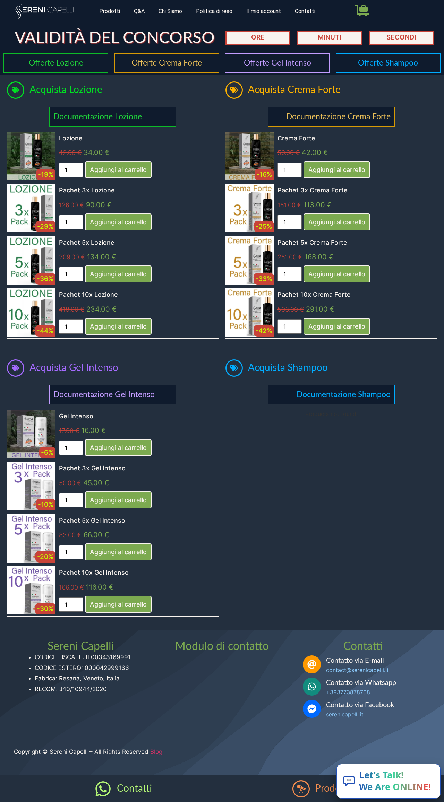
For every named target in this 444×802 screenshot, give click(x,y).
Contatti (305, 11)
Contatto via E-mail (355, 660)
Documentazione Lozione (97, 117)
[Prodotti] (301, 788)
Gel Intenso (76, 416)
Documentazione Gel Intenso (104, 395)
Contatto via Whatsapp (361, 682)
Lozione (71, 138)
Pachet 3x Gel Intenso (92, 468)
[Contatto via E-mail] (312, 664)
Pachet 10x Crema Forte (314, 294)
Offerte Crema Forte (166, 63)
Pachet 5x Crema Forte (312, 242)
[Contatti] (103, 788)
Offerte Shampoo (388, 63)
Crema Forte (296, 138)
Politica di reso (214, 11)
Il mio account (263, 11)
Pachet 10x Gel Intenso (94, 572)
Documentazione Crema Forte (338, 117)
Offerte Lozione (56, 63)
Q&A (139, 11)
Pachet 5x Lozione (86, 242)
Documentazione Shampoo (344, 395)
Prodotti (109, 11)
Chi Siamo (170, 11)
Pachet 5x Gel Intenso (92, 520)
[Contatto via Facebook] (312, 709)
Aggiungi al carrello (118, 169)
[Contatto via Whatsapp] (312, 687)
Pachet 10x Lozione (88, 294)
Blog (156, 751)
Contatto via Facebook (360, 704)
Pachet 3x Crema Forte (313, 190)
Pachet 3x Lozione (87, 190)
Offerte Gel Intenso (277, 63)
